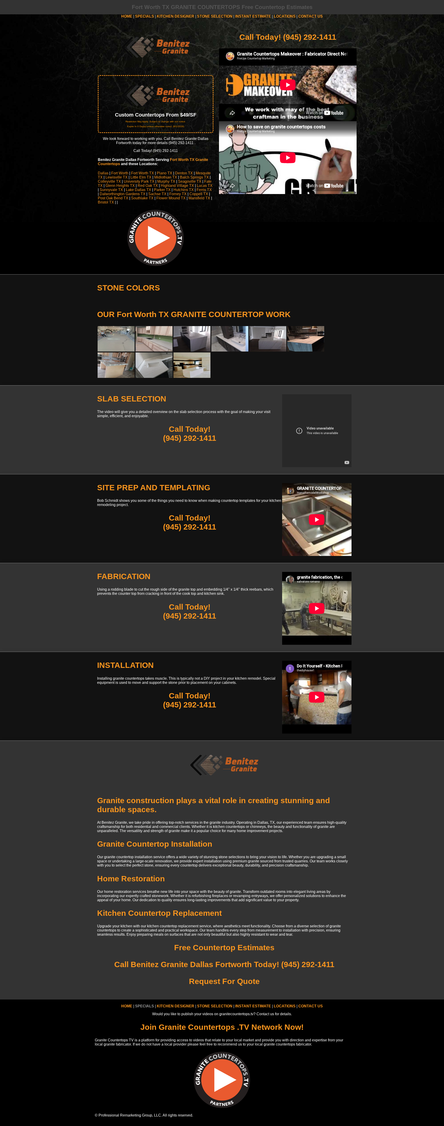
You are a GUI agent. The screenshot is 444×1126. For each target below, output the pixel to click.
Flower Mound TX (171, 198)
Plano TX (164, 173)
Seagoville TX (189, 181)
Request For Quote (224, 981)
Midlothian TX (165, 177)
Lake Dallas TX (138, 190)
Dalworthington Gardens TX (122, 194)
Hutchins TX (183, 190)
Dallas (103, 173)
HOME (126, 16)
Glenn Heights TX (120, 186)
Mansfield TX (199, 198)
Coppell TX (198, 194)
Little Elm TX (140, 177)
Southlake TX (142, 198)
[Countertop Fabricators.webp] (154, 377)
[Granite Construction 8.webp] (116, 350)
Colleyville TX (109, 181)
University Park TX (139, 181)
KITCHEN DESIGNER (175, 16)
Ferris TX (204, 190)
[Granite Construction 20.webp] (116, 377)
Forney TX (178, 194)
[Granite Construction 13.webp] (191, 350)
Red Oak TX (148, 186)
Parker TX (162, 190)
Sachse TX (157, 194)
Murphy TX (166, 181)
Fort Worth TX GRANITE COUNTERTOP (190, 314)
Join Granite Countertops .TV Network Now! (222, 1027)
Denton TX (184, 173)
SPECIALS (144, 16)
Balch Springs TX (194, 177)
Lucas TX (205, 186)
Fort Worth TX (142, 173)
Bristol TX (106, 202)
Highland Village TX (177, 186)
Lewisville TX (116, 177)
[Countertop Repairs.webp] (191, 377)
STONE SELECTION (214, 16)
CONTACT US (310, 16)
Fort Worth (119, 173)
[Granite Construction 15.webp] (267, 350)
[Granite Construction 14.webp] (229, 350)
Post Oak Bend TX (113, 198)
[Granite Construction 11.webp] (154, 350)
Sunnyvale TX (111, 190)
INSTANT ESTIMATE (253, 16)
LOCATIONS (285, 16)
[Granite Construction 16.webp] (305, 350)
